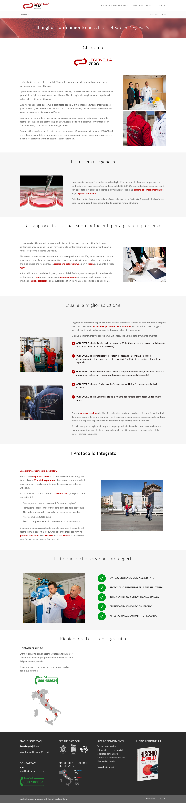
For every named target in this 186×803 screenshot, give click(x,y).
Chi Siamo (24, 15)
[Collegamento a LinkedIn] (164, 798)
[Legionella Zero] (36, 5)
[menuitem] (105, 5)
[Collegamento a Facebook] (161, 798)
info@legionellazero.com (32, 771)
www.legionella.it (105, 767)
